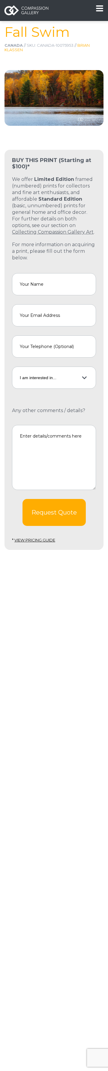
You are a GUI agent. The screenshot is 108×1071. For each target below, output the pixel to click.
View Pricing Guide (34, 540)
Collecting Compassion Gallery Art (53, 232)
